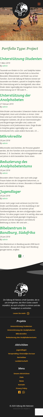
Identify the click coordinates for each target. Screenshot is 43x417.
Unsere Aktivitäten (21, 373)
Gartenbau (21, 357)
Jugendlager (10, 191)
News (21, 381)
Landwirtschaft (21, 361)
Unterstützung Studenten (21, 58)
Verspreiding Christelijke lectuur (21, 353)
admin (5, 66)
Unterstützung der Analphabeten (15, 97)
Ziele (21, 377)
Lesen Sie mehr (19, 313)
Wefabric (27, 409)
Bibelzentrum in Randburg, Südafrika (17, 230)
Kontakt (21, 385)
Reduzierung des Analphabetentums (16, 163)
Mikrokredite (11, 136)
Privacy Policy (21, 388)
